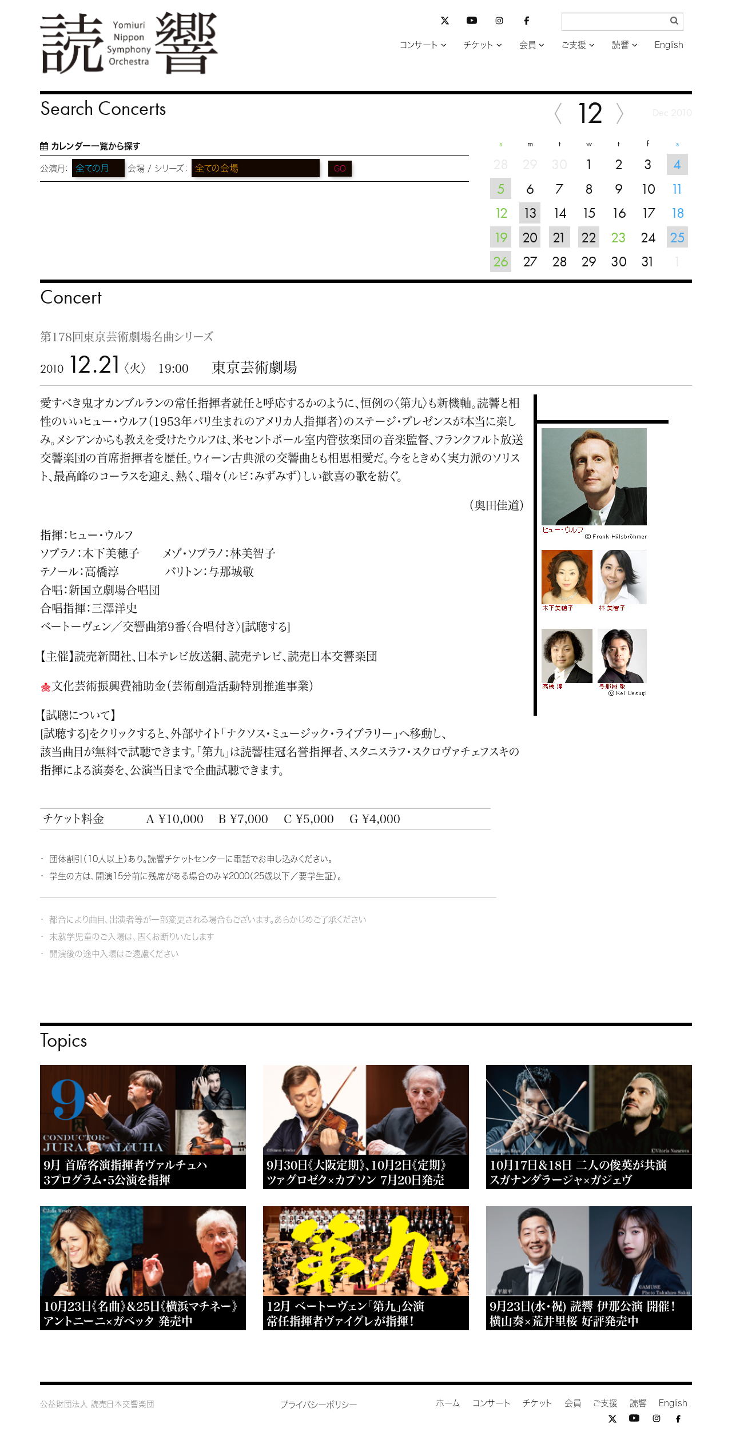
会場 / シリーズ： (158, 168)
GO (340, 169)
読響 (620, 45)
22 (588, 237)
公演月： (54, 168)
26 (500, 261)
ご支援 (574, 45)
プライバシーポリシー (318, 1405)
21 (559, 237)
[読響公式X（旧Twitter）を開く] (444, 22)
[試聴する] (266, 626)
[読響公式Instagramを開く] (499, 22)
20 (530, 237)
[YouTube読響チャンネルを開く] (472, 22)
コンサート (419, 45)
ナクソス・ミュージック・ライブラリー (309, 733)
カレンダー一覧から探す (96, 146)
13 (530, 213)
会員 (527, 45)
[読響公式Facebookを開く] (527, 22)
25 (677, 237)
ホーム (448, 1403)
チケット (479, 45)
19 (501, 237)
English (669, 45)
